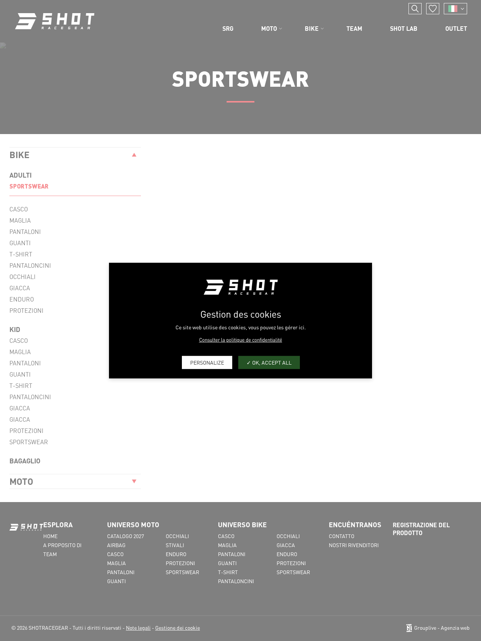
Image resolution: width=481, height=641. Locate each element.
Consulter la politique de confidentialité (240, 339)
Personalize (207, 362)
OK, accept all (271, 362)
